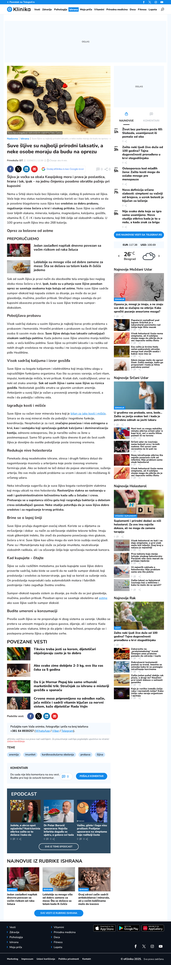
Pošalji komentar (92, 776)
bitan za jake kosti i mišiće (88, 414)
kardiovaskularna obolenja (58, 754)
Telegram (67, 731)
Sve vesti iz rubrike (58, 913)
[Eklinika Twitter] (150, 2)
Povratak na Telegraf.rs (22, 2)
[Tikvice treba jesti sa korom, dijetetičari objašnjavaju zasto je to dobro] (18, 653)
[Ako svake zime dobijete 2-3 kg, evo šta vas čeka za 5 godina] (18, 670)
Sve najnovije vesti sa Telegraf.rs (139, 234)
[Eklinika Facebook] (144, 2)
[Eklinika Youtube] (162, 2)
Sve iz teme (58, 846)
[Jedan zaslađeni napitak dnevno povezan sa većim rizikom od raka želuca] (18, 250)
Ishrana (25, 138)
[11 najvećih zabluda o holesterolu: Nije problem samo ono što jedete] (122, 572)
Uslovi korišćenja (15, 741)
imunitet (30, 754)
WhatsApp (43, 731)
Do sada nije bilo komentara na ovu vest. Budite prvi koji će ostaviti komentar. (35, 776)
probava (85, 754)
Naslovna (12, 138)
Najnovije (133, 269)
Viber (55, 731)
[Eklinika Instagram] (156, 2)
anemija (14, 754)
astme (103, 598)
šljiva (100, 754)
